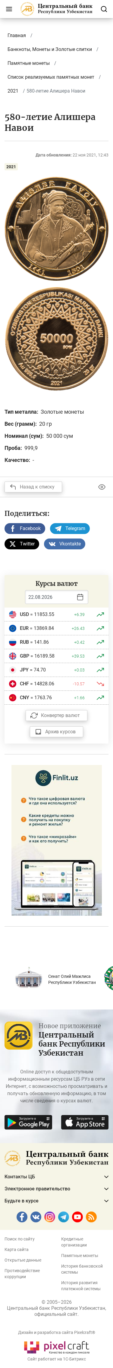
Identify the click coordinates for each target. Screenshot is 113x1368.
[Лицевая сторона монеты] (56, 228)
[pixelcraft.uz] (56, 1346)
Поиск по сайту (20, 1239)
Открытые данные (23, 1260)
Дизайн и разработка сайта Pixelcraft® (56, 1332)
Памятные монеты (79, 1255)
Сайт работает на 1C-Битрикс (56, 1359)
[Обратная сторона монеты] (56, 339)
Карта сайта (17, 1249)
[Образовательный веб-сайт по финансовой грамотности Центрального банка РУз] (56, 840)
